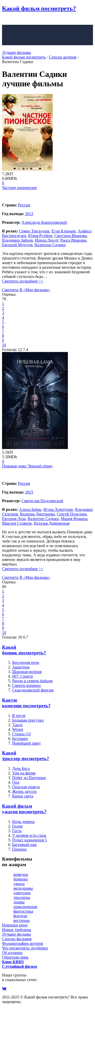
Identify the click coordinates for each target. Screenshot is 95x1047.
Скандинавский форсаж (33, 690)
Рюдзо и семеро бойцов (32, 681)
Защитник (21, 667)
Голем (17, 826)
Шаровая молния (27, 671)
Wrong (17, 729)
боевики (20, 879)
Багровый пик (24, 844)
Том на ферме (24, 773)
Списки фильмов (17, 939)
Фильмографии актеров (22, 943)
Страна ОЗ (21, 734)
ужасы (19, 883)
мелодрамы (23, 888)
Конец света (22, 796)
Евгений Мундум (17, 245)
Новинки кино (15, 925)
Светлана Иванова (70, 235)
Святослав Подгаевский (42, 501)
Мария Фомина (74, 518)
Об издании (12, 952)
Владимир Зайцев (17, 240)
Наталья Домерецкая (51, 523)
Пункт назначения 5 (29, 840)
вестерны (21, 920)
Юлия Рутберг (40, 235)
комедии (20, 874)
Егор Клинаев (63, 231)
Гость (17, 831)
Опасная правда (26, 787)
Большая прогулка (28, 720)
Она (15, 782)
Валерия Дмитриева (37, 514)
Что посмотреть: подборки (25, 948)
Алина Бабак (30, 509)
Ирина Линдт (46, 240)
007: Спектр (22, 676)
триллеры (21, 897)
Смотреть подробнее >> (22, 281)
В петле (19, 715)
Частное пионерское (19, 187)
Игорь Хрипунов (58, 509)
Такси (17, 725)
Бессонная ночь (25, 662)
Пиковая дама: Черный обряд (27, 466)
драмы (19, 902)
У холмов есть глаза (29, 835)
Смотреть (10, 290)
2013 (29, 213)
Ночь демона (23, 821)
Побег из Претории (29, 777)
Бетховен (20, 738)
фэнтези (20, 916)
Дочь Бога (21, 768)
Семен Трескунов (34, 231)
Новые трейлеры (16, 929)
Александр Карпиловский (44, 222)
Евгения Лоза (14, 518)
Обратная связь (15, 957)
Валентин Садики (50, 245)
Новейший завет (26, 743)
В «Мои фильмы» (35, 290)
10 (4, 345)
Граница (19, 849)
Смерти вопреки (26, 685)
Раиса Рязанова (73, 240)
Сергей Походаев (72, 514)
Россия (24, 205)
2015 (29, 492)
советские (22, 893)
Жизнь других (24, 791)
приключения (25, 906)
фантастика (23, 911)
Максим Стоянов (17, 523)
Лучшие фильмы (16, 52)
